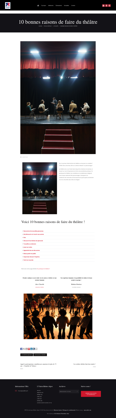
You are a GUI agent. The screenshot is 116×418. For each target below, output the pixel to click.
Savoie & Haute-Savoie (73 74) (44, 402)
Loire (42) (39, 398)
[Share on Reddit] (26, 349)
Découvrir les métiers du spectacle (33, 240)
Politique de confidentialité (69, 410)
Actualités (56, 26)
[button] (58, 231)
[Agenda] (106, 5)
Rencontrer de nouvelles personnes (33, 231)
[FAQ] (109, 5)
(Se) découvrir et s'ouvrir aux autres (33, 234)
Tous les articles (48, 26)
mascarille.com (87, 410)
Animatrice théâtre (39, 287)
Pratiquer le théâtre (40, 354)
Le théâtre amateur (27, 354)
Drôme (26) (39, 394)
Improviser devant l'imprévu (31, 257)
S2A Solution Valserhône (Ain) (61, 413)
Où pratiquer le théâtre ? (43, 269)
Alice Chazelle (39, 284)
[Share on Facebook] (21, 349)
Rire (24, 237)
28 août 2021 (25, 157)
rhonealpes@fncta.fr (23, 391)
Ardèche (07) (40, 392)
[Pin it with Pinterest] (29, 349)
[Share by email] (36, 349)
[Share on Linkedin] (31, 349)
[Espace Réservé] (103, 5)
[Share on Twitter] (24, 349)
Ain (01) (39, 390)
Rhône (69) (39, 400)
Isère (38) (39, 396)
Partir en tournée (28, 260)
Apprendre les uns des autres (31, 250)
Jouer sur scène (27, 247)
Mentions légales (58, 410)
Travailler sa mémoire (29, 244)
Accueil (40, 26)
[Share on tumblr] (34, 349)
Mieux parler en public (29, 253)
